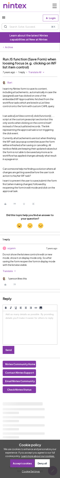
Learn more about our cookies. (38, 456)
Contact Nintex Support (19, 372)
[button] (4, 18)
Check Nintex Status (19, 389)
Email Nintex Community (20, 381)
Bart (10, 82)
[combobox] (30, 26)
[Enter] (5, 26)
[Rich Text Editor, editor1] (30, 327)
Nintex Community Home (20, 364)
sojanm (12, 248)
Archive (9, 47)
